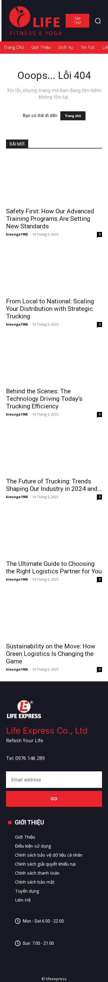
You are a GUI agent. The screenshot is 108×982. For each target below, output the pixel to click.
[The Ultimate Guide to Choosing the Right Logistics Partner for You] (54, 532)
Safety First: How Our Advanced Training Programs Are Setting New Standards (50, 219)
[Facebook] (11, 955)
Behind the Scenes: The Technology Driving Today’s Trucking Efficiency (44, 399)
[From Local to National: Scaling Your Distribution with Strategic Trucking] (54, 270)
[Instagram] (25, 955)
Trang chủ (73, 116)
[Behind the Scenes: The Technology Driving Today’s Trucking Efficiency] (54, 360)
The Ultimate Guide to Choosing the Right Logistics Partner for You (54, 567)
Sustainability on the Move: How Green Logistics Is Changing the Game (50, 654)
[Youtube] (51, 955)
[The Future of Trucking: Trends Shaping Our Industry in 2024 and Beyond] (54, 450)
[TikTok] (38, 955)
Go (54, 798)
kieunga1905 (17, 234)
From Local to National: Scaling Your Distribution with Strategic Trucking (50, 309)
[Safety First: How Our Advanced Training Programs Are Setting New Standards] (54, 180)
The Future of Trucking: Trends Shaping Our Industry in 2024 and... (54, 485)
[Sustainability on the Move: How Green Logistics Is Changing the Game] (54, 615)
